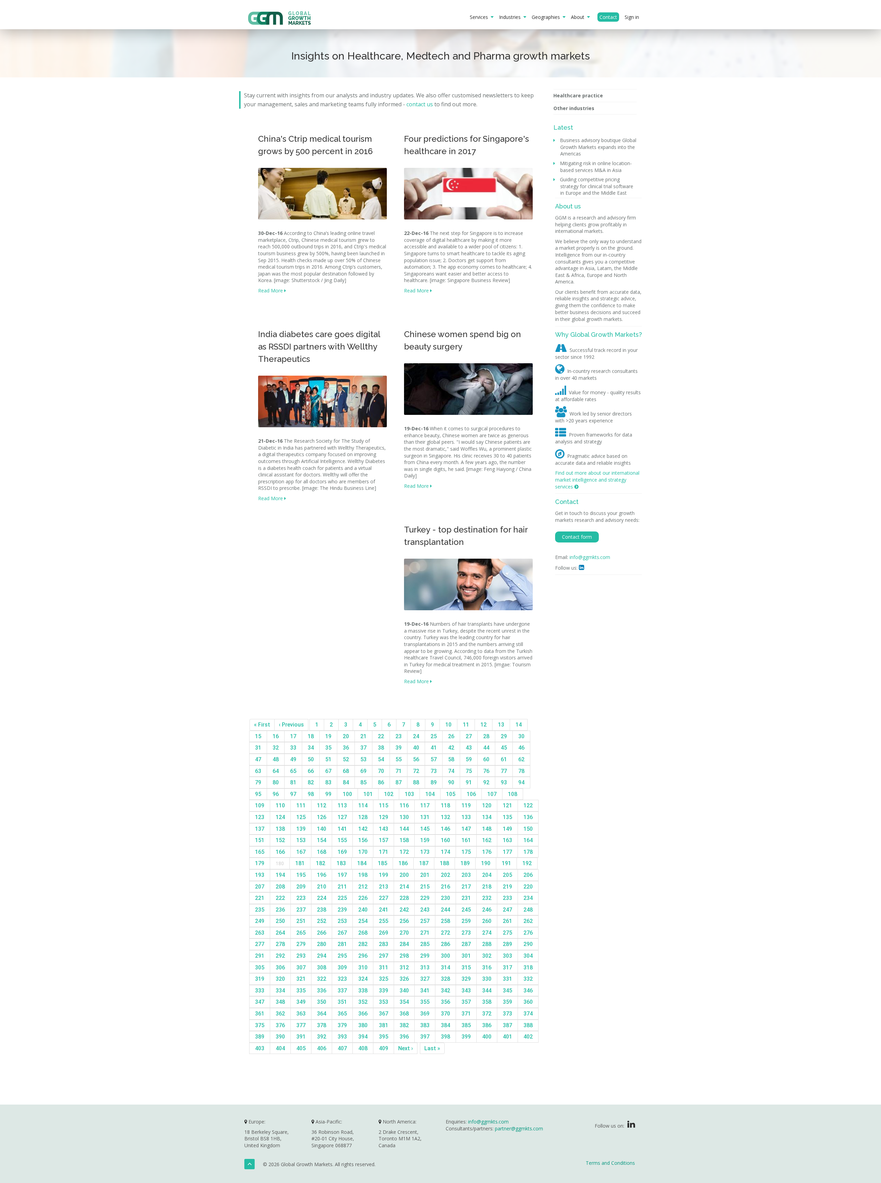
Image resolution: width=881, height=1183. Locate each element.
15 (258, 736)
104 (430, 794)
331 (507, 979)
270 (404, 932)
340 (404, 990)
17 (293, 736)
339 (384, 990)
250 (280, 921)
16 (275, 736)
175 (466, 852)
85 (363, 782)
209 (301, 886)
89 (433, 782)
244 (445, 909)
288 (487, 944)
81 (293, 782)
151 (260, 840)
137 (260, 829)
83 (328, 782)
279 (301, 944)
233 (507, 898)
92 (486, 782)
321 (301, 979)
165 (260, 852)
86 (380, 782)
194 (280, 875)
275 (507, 932)
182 (321, 863)
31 (258, 747)
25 (433, 736)
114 (363, 805)
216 (445, 886)
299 (425, 956)
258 (445, 921)
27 (468, 736)
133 (466, 817)
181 (300, 863)
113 (342, 805)
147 (466, 829)
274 (487, 932)
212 (363, 886)
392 (322, 1036)
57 (433, 759)
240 (363, 909)
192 (527, 863)
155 (342, 840)
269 (384, 932)
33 (293, 747)
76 (486, 771)
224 (322, 898)
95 (258, 794)
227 (384, 898)
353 (384, 1002)
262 (528, 921)
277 (260, 944)
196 (322, 875)
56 (416, 759)
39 (398, 747)
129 (384, 817)
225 (342, 898)
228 (404, 898)
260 (487, 921)
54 (380, 759)
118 (445, 805)
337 (342, 990)
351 (342, 1002)
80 (275, 782)
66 (310, 771)
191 (506, 863)
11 (465, 724)
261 (507, 921)
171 (384, 852)
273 (466, 932)
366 (363, 1013)
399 (466, 1036)
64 (275, 771)
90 (451, 782)
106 (471, 794)
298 (404, 956)
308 (322, 967)
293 (301, 956)
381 (384, 1025)
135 (507, 817)
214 (404, 886)
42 (451, 747)
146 (445, 829)
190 (486, 863)
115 (384, 805)
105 (451, 794)
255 (384, 921)
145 (425, 829)
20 (345, 736)
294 (322, 956)
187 (424, 863)
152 (280, 840)
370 (445, 1013)
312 (404, 967)
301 (466, 956)
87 (398, 782)
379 (342, 1025)
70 (380, 771)
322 (322, 979)
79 (258, 782)
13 (501, 724)
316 (487, 967)
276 (528, 932)
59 (468, 759)
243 (425, 909)
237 (301, 909)
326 (404, 979)
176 (487, 852)
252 (322, 921)
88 (416, 782)
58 (451, 759)
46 (521, 747)
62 (521, 759)
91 (468, 782)
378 (322, 1025)
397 (425, 1036)
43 (468, 747)
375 (260, 1025)
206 (528, 875)
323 (342, 979)
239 (342, 909)
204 (487, 875)
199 (384, 875)
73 (433, 771)
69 (363, 771)
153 (301, 840)
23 (398, 736)
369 (425, 1013)
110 (280, 805)
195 (301, 875)
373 (507, 1013)
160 (445, 840)
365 (342, 1013)
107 (492, 794)
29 (503, 736)
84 (345, 782)
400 (487, 1036)
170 (363, 852)
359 (507, 1002)
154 (322, 840)
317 (507, 967)
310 (363, 967)
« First (262, 724)
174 (445, 852)
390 (280, 1036)
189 (465, 863)
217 (466, 886)
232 (487, 898)
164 (528, 840)
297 (384, 956)
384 (445, 1025)
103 (409, 794)
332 (528, 979)
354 (404, 1002)
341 (425, 990)
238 (322, 909)
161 (466, 840)
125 (301, 817)
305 (260, 967)
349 (301, 1002)
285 (425, 944)
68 (345, 771)
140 (322, 829)
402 (528, 1036)
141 (342, 829)
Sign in (632, 17)
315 (466, 967)
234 (528, 898)
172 (404, 852)
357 (466, 1002)
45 (503, 747)
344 (487, 990)
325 (384, 979)
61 (503, 759)
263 (260, 932)
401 (507, 1036)
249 (260, 921)
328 (445, 979)
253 (342, 921)
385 (466, 1025)
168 (322, 852)
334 (280, 990)
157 (384, 840)
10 (448, 724)
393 (342, 1036)
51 (328, 759)
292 (280, 956)
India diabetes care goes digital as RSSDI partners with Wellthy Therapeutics (319, 346)
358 (487, 1002)
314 (445, 967)
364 (322, 1013)
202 (445, 875)
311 (384, 967)
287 (466, 944)
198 (363, 875)
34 (310, 747)
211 (342, 886)
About (579, 17)
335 (301, 990)
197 (342, 875)
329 (466, 979)
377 (301, 1025)
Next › (405, 1048)
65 (293, 771)
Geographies (547, 17)
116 (404, 805)
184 (362, 863)
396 (404, 1036)
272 (445, 932)
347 (260, 1002)
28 (486, 736)
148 (487, 829)
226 (363, 898)
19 (328, 736)
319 (260, 979)
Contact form (577, 537)
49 (293, 759)
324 (363, 979)
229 (425, 898)
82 (310, 782)
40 (416, 747)
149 (507, 829)
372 (487, 1013)
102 (389, 794)
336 (322, 990)
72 (416, 771)
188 (444, 863)
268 (363, 932)
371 (466, 1013)
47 (258, 759)
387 (507, 1025)
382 (404, 1025)
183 (341, 863)
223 (301, 898)
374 (528, 1013)
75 (468, 771)
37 (363, 747)
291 (260, 956)
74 (451, 771)
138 (280, 829)
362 (280, 1013)
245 (466, 909)
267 (342, 932)
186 (403, 863)
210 (322, 886)
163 (507, 840)
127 (342, 817)
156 (363, 840)
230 (445, 898)
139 (301, 829)
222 (280, 898)
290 (528, 944)
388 (528, 1025)
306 (280, 967)
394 (363, 1036)
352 (363, 1002)
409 (384, 1048)
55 (398, 759)
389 (260, 1036)
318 (528, 967)
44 (486, 747)
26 (451, 736)
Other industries (573, 108)
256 (404, 921)
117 (425, 805)
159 (425, 840)
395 (384, 1036)
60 (486, 759)
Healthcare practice (578, 95)
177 (507, 852)
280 (322, 944)
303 (507, 956)
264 (280, 932)
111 (301, 805)
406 (322, 1048)
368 (404, 1013)
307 (301, 967)
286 (445, 944)
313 (425, 967)
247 (507, 909)
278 (280, 944)
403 (260, 1048)
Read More (271, 290)
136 (528, 817)
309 (342, 967)
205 (507, 875)
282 (363, 944)
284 (404, 944)
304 (528, 956)
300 (445, 956)
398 (445, 1036)
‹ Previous (291, 724)
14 (518, 724)
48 (275, 759)
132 (445, 817)
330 (487, 979)
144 (404, 829)
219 (507, 886)
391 (301, 1036)
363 (301, 1013)
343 (466, 990)
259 (466, 921)
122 (528, 805)
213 (384, 886)
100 (347, 794)
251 (301, 921)
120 (487, 805)
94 (521, 782)
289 (507, 944)
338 (363, 990)
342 (445, 990)
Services (480, 17)
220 (528, 886)
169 (342, 852)
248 (528, 909)
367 (384, 1013)
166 (280, 852)
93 (503, 782)
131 (425, 817)
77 (503, 771)
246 (487, 909)
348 (280, 1002)
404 (280, 1048)
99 (328, 794)
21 (363, 736)
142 (363, 829)
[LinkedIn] (631, 1126)
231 (466, 898)
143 (384, 829)
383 (425, 1025)
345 (507, 990)
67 (328, 771)
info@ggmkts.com (590, 557)
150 (528, 829)
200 (404, 875)
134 (487, 817)
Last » (432, 1048)
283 (384, 944)
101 (368, 794)
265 (301, 932)
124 (280, 817)
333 (260, 990)
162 (487, 840)
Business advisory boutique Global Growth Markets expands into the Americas (598, 147)
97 (293, 794)
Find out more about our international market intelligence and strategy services (597, 480)
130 (404, 817)
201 (425, 875)
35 (328, 747)
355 (425, 1002)
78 (521, 771)
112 (322, 805)
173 (425, 852)
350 (322, 1002)
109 (260, 805)
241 (384, 909)
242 (404, 909)
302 (487, 956)
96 (275, 794)
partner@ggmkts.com (519, 1128)
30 (521, 736)
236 (280, 909)
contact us (419, 104)
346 (528, 990)
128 (363, 817)
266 (322, 932)
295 (342, 956)
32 (275, 747)
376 (280, 1025)
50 (310, 759)
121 (507, 805)
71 (398, 771)
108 (513, 794)
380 (363, 1025)
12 (483, 724)
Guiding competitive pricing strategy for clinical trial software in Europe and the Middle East (596, 186)
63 (258, 771)
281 (342, 944)
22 (380, 736)
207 (260, 886)
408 (363, 1048)
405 (301, 1048)
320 (280, 979)
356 (445, 1002)
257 (425, 921)
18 (310, 736)
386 (487, 1025)
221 (260, 898)
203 (466, 875)
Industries (511, 17)
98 (310, 794)
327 (425, 979)
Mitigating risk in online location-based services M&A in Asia (596, 166)
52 (345, 759)
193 (260, 875)
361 (260, 1013)
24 (416, 736)
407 (342, 1048)
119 (466, 805)
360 (528, 1002)
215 (425, 886)
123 (260, 817)
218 (487, 886)
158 (404, 840)
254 (363, 921)
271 (425, 932)
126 (322, 817)
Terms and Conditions (610, 1163)
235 (260, 909)
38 (380, 747)
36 (345, 747)
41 (433, 747)
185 (382, 863)
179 (260, 863)
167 (301, 852)
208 (280, 886)
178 (528, 852)
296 (363, 956)
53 (363, 759)
